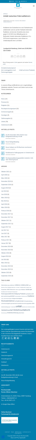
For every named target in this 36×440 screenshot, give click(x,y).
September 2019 (6, 184)
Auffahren (18, 285)
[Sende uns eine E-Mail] (8, 338)
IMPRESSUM (18, 432)
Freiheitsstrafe (23, 287)
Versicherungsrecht (7, 355)
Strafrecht (4, 352)
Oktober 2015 (5, 272)
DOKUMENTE (18, 433)
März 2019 (4, 197)
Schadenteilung (28, 301)
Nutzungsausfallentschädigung (10, 293)
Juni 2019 (4, 194)
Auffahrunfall (24, 285)
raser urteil (3, 298)
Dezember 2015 (6, 266)
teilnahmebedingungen (5, 306)
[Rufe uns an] (11, 338)
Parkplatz (23, 293)
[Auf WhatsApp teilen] (12, 56)
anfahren (12, 285)
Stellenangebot (5, 118)
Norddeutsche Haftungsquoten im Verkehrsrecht (20, 152)
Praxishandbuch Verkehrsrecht (21, 296)
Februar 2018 (5, 210)
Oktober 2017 (5, 220)
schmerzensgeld (5, 303)
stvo (33, 303)
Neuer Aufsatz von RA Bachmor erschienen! (19, 147)
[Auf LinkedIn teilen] (24, 56)
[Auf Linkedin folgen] (14, 338)
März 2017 (4, 236)
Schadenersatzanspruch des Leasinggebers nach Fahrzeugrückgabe (8, 70)
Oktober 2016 (5, 253)
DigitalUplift (22, 437)
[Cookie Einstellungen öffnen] (3, 438)
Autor (30, 285)
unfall (4, 64)
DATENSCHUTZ (27, 432)
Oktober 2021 (5, 171)
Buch (6, 287)
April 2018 (4, 204)
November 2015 (6, 269)
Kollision (23, 289)
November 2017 (6, 217)
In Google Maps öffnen (8, 404)
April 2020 (4, 175)
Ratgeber (4, 105)
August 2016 (5, 256)
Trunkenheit (13, 306)
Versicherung (4, 312)
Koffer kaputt (18, 289)
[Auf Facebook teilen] (15, 56)
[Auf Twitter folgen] (5, 338)
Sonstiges (4, 115)
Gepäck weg (28, 287)
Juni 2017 (4, 233)
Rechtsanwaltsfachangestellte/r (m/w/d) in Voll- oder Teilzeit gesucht (19, 158)
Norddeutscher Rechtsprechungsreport (9, 291)
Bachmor (3, 287)
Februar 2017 (5, 240)
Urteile (5, 13)
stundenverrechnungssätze (24, 303)
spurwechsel (13, 303)
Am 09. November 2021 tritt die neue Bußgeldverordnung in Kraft (16, 135)
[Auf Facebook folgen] (2, 338)
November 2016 (6, 249)
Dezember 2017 (6, 214)
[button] (34, 6)
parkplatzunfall (30, 293)
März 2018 (4, 207)
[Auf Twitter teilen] (18, 56)
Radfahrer (31, 296)
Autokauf (4, 362)
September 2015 (6, 276)
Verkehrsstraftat (31, 306)
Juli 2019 (4, 191)
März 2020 (4, 178)
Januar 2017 (5, 243)
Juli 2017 (4, 230)
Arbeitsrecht (4, 365)
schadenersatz (19, 301)
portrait (12, 296)
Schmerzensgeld (6, 112)
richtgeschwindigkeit (17, 298)
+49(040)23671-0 (11, 398)
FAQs (12, 432)
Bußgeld (9, 287)
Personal (4, 102)
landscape (29, 289)
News (3, 99)
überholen (21, 312)
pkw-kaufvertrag (5, 296)
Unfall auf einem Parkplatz (27, 70)
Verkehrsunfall (7, 310)
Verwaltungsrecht (6, 359)
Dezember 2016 (6, 246)
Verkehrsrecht (5, 125)
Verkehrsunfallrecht (21, 310)
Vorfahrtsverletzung (12, 312)
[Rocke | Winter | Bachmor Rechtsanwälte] (18, 6)
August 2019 (5, 188)
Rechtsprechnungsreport (8, 108)
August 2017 (5, 227)
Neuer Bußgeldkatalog (12, 142)
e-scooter (17, 287)
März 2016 (4, 262)
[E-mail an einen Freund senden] (21, 56)
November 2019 (6, 181)
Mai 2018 (4, 201)
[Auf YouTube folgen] (17, 338)
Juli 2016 (4, 259)
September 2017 (6, 223)
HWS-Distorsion (11, 289)
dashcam (13, 287)
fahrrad (30, 62)
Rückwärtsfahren (8, 301)
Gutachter (4, 289)
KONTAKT (7, 432)
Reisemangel (8, 298)
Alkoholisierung (5, 285)
